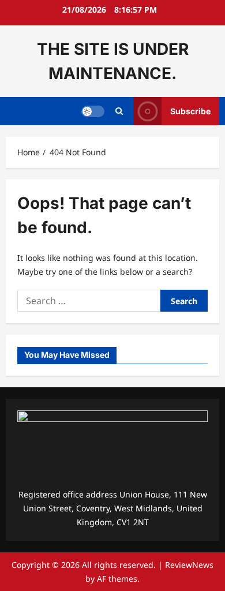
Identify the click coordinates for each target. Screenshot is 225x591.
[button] (119, 111)
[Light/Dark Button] (92, 111)
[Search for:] (88, 301)
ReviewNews (189, 564)
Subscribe (190, 111)
